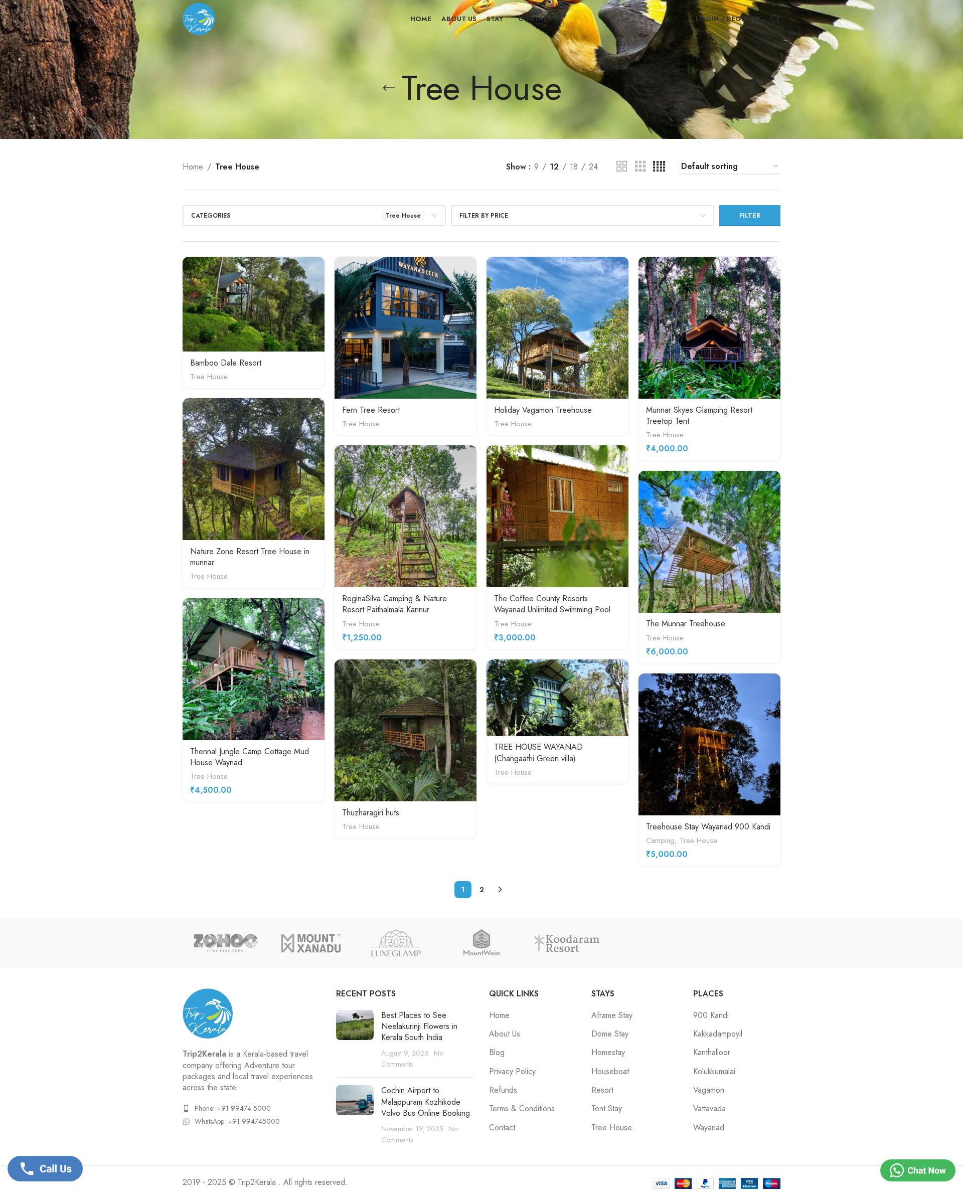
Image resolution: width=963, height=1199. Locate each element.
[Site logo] (199, 18)
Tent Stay (606, 1108)
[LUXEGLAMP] (396, 943)
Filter (749, 215)
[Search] (775, 19)
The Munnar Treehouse (685, 623)
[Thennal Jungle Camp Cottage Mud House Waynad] (254, 669)
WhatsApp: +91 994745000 (237, 1121)
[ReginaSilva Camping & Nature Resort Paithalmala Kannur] (405, 516)
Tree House (209, 376)
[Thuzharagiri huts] (405, 730)
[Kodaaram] (566, 943)
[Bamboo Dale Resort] (254, 304)
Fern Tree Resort (371, 410)
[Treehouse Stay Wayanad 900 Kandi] (709, 744)
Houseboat (610, 1071)
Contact (502, 1127)
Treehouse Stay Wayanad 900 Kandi (708, 826)
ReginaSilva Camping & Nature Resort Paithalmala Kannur (394, 604)
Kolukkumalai (714, 1071)
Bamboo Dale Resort (225, 363)
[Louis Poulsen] (481, 943)
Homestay (608, 1052)
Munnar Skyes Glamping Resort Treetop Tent (699, 415)
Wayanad (708, 1127)
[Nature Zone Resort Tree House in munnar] (254, 469)
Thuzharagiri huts (370, 812)
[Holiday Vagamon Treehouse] (557, 328)
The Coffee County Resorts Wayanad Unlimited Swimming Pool (552, 604)
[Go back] (388, 88)
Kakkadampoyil (717, 1034)
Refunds (503, 1090)
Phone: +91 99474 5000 (233, 1108)
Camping (660, 840)
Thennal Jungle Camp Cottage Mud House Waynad (249, 757)
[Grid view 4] (659, 166)
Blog (497, 1052)
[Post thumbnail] (355, 1040)
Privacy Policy (512, 1071)
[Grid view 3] (640, 166)
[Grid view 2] (621, 166)
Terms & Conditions (522, 1108)
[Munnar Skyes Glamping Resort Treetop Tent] (709, 328)
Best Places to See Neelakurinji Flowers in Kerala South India (419, 1026)
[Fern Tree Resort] (405, 328)
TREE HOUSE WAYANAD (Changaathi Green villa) (538, 752)
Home (193, 167)
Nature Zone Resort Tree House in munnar (249, 557)
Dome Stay (609, 1034)
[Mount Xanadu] (310, 943)
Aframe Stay (611, 1015)
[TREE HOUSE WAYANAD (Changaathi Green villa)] (557, 697)
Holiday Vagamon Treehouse (543, 410)
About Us (504, 1034)
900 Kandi (711, 1015)
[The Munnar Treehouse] (709, 542)
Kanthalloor (711, 1052)
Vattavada (709, 1108)
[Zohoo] (225, 943)
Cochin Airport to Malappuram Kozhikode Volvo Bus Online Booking (425, 1102)
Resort (602, 1090)
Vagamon (708, 1090)
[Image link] (208, 1012)
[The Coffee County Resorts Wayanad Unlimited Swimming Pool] (557, 516)
